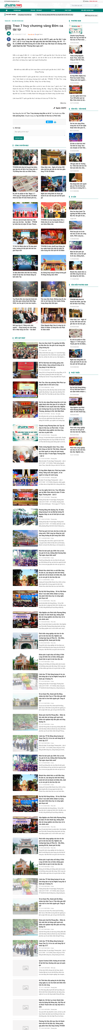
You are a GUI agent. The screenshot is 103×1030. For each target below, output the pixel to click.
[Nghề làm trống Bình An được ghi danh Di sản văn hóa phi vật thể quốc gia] (75, 353)
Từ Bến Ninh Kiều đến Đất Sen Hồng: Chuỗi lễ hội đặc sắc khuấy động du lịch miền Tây (25, 275)
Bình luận (8, 27)
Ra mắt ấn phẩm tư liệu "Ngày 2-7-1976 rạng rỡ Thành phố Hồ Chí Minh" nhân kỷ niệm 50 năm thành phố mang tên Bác (25, 196)
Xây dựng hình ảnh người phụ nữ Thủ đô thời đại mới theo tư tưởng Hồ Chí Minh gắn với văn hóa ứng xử (78, 186)
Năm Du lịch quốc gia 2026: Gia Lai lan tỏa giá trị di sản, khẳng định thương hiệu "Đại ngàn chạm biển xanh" (52, 553)
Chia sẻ (50, 122)
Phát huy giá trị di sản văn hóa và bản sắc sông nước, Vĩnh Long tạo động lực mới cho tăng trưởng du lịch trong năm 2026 (52, 533)
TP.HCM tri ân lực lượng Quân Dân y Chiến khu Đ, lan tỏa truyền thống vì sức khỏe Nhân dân (52, 222)
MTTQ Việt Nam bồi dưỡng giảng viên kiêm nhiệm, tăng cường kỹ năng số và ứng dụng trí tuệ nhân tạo (51, 365)
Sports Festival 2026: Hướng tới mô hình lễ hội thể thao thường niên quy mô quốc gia (52, 963)
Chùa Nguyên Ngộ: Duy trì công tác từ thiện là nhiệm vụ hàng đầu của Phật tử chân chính (53, 327)
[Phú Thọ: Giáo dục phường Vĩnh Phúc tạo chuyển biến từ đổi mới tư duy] (25, 389)
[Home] (9, 33)
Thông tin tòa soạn (92, 15)
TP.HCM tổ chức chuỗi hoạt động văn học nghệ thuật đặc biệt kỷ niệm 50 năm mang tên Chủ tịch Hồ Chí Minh (53, 248)
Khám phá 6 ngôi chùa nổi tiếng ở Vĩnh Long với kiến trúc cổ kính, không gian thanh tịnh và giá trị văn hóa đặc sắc (51, 657)
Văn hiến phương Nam (79, 285)
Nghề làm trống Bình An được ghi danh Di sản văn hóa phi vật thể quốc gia (53, 196)
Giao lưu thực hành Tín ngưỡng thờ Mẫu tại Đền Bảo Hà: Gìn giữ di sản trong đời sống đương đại (52, 345)
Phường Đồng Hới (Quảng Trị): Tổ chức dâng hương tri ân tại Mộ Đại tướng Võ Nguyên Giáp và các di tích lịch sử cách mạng (51, 513)
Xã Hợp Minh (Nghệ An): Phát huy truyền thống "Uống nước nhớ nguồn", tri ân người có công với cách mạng (52, 472)
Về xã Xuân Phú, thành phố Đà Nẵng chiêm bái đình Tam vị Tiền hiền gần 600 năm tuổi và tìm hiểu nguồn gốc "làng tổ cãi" (52, 697)
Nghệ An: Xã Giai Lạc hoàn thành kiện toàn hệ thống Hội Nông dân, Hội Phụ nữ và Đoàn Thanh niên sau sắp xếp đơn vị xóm (52, 1003)
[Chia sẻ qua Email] (9, 45)
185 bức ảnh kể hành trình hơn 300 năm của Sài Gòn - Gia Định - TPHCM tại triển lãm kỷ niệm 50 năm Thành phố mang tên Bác (25, 222)
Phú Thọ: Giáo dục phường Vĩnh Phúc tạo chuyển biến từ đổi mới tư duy (35, 15)
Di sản (49, 350)
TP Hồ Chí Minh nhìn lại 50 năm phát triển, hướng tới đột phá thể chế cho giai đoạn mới (25, 248)
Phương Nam (54, 435)
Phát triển (53, 601)
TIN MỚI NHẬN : (11, 14)
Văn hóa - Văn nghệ (55, 414)
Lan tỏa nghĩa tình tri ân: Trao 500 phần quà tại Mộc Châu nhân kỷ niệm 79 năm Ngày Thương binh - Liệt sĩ (52, 492)
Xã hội (52, 387)
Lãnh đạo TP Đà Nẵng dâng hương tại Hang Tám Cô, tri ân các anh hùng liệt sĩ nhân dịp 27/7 (52, 738)
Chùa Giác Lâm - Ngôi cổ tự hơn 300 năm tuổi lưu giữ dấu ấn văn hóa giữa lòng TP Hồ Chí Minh (53, 169)
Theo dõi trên (31, 34)
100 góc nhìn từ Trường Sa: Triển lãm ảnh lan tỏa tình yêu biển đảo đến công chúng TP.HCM (78, 166)
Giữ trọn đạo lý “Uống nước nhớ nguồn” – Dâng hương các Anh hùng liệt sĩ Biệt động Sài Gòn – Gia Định (24, 327)
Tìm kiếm (95, 5)
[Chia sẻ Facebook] (9, 39)
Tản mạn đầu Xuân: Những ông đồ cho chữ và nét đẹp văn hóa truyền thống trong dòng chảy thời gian (53, 301)
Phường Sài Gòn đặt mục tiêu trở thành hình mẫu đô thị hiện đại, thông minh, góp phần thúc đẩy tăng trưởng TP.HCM (52, 1023)
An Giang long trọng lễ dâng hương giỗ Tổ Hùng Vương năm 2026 (53, 274)
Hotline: (91, 1)
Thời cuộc (53, 370)
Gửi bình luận (18, 138)
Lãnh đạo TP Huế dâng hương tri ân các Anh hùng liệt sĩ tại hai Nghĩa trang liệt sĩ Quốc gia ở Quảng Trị (52, 676)
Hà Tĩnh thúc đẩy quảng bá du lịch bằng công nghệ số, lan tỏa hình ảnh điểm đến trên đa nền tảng (52, 982)
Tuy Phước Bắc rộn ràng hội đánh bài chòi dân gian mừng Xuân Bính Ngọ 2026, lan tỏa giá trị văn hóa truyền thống (25, 301)
